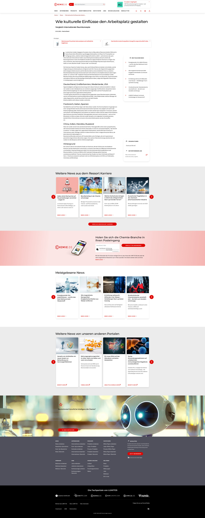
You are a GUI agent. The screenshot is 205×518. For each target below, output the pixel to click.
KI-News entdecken (68, 430)
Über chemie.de (84, 503)
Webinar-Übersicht (60, 468)
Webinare (106, 474)
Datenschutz (73, 509)
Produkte (106, 466)
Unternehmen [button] (64, 11)
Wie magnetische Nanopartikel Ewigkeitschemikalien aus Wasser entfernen (138, 72)
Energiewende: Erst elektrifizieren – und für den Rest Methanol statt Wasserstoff (138, 64)
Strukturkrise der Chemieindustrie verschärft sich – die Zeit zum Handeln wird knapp (138, 89)
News (104, 463)
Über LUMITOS (74, 503)
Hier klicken (109, 250)
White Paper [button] (97, 11)
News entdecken (59, 444)
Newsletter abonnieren (133, 245)
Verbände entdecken (77, 449)
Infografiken (90, 466)
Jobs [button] (104, 11)
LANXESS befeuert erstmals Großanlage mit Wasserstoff (137, 96)
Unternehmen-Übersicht (78, 454)
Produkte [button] (74, 11)
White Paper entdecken (109, 444)
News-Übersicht (59, 451)
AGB (65, 509)
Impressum (58, 509)
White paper (106, 468)
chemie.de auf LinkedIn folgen (136, 457)
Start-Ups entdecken (77, 446)
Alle (71, 4)
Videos (89, 471)
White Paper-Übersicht (109, 454)
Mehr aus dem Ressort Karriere (102, 224)
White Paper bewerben (109, 451)
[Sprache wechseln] (145, 11)
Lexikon (89, 463)
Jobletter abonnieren (77, 466)
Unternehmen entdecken (78, 444)
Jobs (104, 471)
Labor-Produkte (91, 446)
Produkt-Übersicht (92, 454)
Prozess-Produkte (92, 449)
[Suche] (104, 4)
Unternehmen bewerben (78, 451)
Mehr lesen (99, 259)
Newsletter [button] (125, 11)
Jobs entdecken (75, 463)
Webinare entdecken (61, 463)
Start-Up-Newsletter (61, 449)
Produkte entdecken (93, 444)
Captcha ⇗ (116, 251)
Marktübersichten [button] (85, 11)
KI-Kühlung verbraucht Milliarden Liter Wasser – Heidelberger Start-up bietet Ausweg (138, 80)
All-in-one (106, 476)
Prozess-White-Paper (109, 449)
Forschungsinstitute (93, 468)
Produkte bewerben (92, 451)
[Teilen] (141, 11)
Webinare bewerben (60, 466)
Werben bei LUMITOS (61, 503)
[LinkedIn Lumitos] (148, 509)
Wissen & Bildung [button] (113, 11)
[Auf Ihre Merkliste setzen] (136, 11)
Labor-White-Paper (108, 446)
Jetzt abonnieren (135, 454)
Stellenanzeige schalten (78, 468)
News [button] (56, 11)
